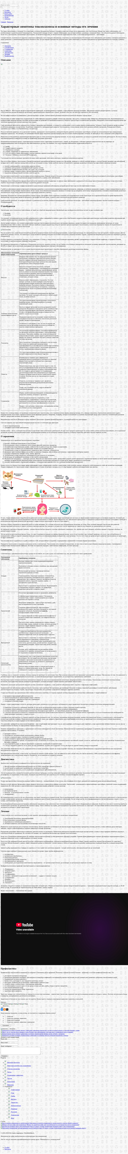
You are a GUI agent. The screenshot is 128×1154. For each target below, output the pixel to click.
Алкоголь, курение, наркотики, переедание (20, 1022)
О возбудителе (9, 47)
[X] (7, 1009)
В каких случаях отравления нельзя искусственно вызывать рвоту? (64, 1128)
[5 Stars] (25, 1004)
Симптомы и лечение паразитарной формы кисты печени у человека (42, 1034)
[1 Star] (3, 1004)
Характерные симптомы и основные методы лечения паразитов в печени (44, 1035)
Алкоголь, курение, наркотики (16, 1018)
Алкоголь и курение (13, 1020)
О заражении (8, 49)
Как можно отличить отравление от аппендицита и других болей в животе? (54, 1123)
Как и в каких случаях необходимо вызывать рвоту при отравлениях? (52, 1126)
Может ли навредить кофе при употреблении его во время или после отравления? (53, 1125)
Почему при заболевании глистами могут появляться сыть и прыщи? (51, 1032)
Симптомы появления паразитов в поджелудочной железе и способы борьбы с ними (52, 1030)
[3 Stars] (14, 1004)
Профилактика (9, 56)
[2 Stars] (8, 1004)
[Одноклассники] (4, 1009)
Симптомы (8, 51)
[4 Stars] (19, 1004)
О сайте (6, 1147)
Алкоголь (10, 1016)
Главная (3, 22)
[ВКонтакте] (2, 1009)
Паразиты (10, 22)
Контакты (7, 1149)
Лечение (7, 54)
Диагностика (8, 52)
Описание (7, 46)
